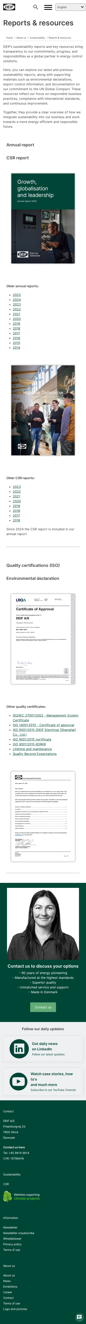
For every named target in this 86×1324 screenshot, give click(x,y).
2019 (16, 324)
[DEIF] (10, 7)
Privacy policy (12, 1244)
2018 (16, 328)
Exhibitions (10, 1286)
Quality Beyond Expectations (35, 754)
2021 (16, 314)
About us (21, 37)
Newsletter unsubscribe (18, 1233)
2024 (17, 300)
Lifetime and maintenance (32, 749)
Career (7, 1292)
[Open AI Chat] (79, 1317)
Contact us (43, 1007)
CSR (6, 1184)
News (7, 1281)
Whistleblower (12, 1238)
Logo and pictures (15, 1309)
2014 (16, 348)
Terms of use (11, 1249)
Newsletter (10, 1227)
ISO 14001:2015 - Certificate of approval (43, 725)
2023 (17, 304)
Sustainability (37, 37)
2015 (16, 343)
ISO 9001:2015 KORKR (29, 744)
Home (9, 37)
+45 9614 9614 (19, 1153)
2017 (16, 333)
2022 (17, 309)
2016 (16, 338)
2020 (17, 319)
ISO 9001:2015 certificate (32, 739)
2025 (17, 295)
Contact (8, 1297)
